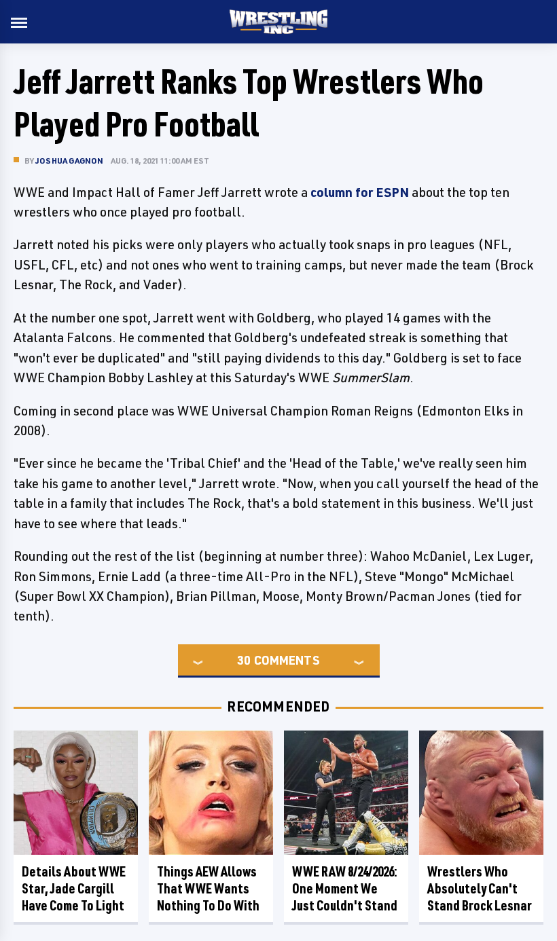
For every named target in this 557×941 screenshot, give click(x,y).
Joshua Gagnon (69, 160)
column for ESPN (359, 192)
